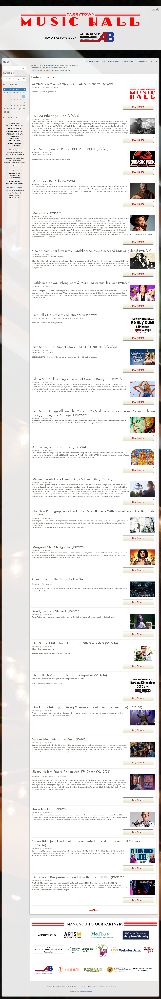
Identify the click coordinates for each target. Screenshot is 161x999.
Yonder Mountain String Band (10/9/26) (60, 739)
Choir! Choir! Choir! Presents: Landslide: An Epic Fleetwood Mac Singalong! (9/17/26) (91, 251)
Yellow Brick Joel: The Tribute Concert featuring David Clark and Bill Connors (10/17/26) (86, 843)
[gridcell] (20, 108)
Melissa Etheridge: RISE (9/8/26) (55, 116)
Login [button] (40, 65)
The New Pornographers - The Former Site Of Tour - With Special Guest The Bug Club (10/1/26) (93, 513)
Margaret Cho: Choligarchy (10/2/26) (58, 547)
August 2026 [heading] (14, 89)
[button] (91, 61)
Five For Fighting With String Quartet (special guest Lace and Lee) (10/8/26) (87, 707)
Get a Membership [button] (49, 65)
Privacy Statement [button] (80, 991)
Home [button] (103, 61)
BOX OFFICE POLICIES (14, 187)
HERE (10, 154)
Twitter (153, 9)
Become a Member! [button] (128, 61)
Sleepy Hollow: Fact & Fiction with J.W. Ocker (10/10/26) (71, 771)
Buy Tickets (138, 106)
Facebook (157, 9)
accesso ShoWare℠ (86, 986)
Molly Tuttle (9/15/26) (47, 213)
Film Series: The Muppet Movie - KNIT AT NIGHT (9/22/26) (74, 347)
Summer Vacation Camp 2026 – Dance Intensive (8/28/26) (73, 84)
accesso (113, 986)
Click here (8, 190)
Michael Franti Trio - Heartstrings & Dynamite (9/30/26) (72, 479)
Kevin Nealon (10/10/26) (49, 809)
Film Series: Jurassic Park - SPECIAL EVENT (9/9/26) (70, 149)
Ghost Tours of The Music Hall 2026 (57, 579)
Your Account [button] (142, 61)
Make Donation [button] (113, 61)
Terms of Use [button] (89, 991)
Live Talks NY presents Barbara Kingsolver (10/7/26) (69, 675)
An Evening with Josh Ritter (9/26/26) (59, 447)
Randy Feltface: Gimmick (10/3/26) (56, 611)
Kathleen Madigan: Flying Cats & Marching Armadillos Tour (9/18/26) (81, 283)
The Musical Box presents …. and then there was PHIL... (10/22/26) (79, 877)
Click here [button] (34, 70)
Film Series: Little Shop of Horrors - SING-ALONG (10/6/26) (75, 643)
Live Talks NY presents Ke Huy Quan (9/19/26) (65, 315)
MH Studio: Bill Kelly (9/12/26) (53, 181)
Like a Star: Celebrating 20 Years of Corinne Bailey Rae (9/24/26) (79, 379)
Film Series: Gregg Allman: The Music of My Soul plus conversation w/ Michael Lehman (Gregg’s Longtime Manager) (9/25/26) (93, 413)
